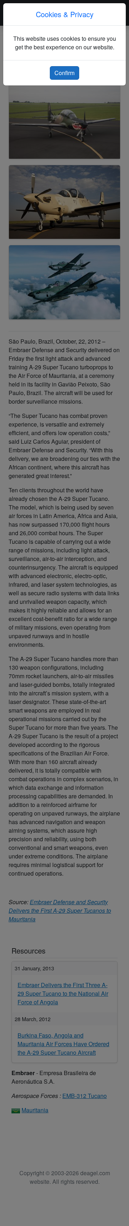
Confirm (64, 73)
